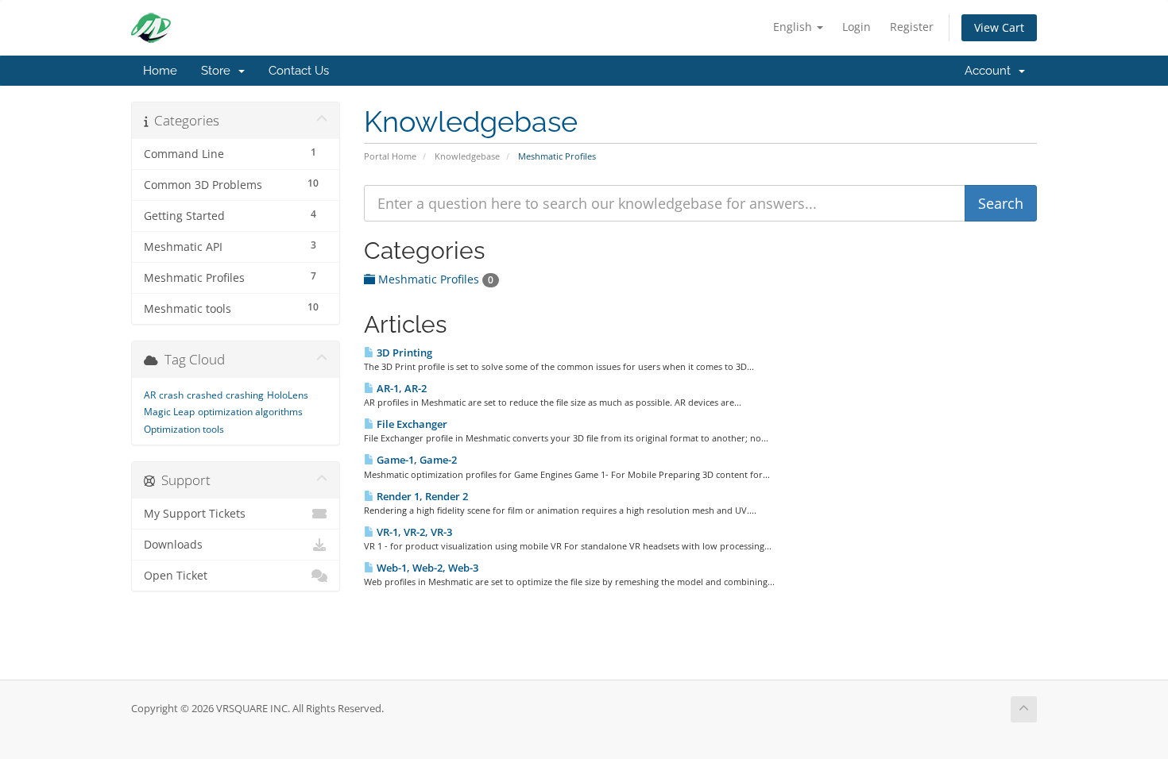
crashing (245, 395)
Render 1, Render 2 (421, 496)
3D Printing (403, 352)
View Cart (999, 27)
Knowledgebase (467, 156)
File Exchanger (410, 424)
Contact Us (299, 71)
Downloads (173, 544)
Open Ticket (175, 575)
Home (160, 71)
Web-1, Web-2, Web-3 (426, 568)
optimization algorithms (250, 411)
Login (856, 26)
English (794, 26)
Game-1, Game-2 (415, 460)
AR (150, 395)
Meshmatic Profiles (434, 279)
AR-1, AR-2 (400, 388)
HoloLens (287, 395)
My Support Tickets (195, 514)
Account (991, 71)
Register (912, 26)
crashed (204, 395)
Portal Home (390, 156)
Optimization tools (184, 429)
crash (171, 395)
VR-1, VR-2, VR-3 (413, 532)
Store (219, 71)
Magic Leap (169, 411)
